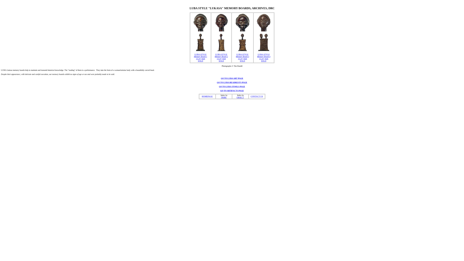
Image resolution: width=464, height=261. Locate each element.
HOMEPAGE (207, 96)
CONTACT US (257, 96)
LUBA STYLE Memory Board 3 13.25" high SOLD (242, 57)
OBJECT (240, 97)
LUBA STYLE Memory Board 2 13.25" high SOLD (221, 57)
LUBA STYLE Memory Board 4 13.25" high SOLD (263, 57)
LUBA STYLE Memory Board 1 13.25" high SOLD (200, 57)
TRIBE (224, 97)
